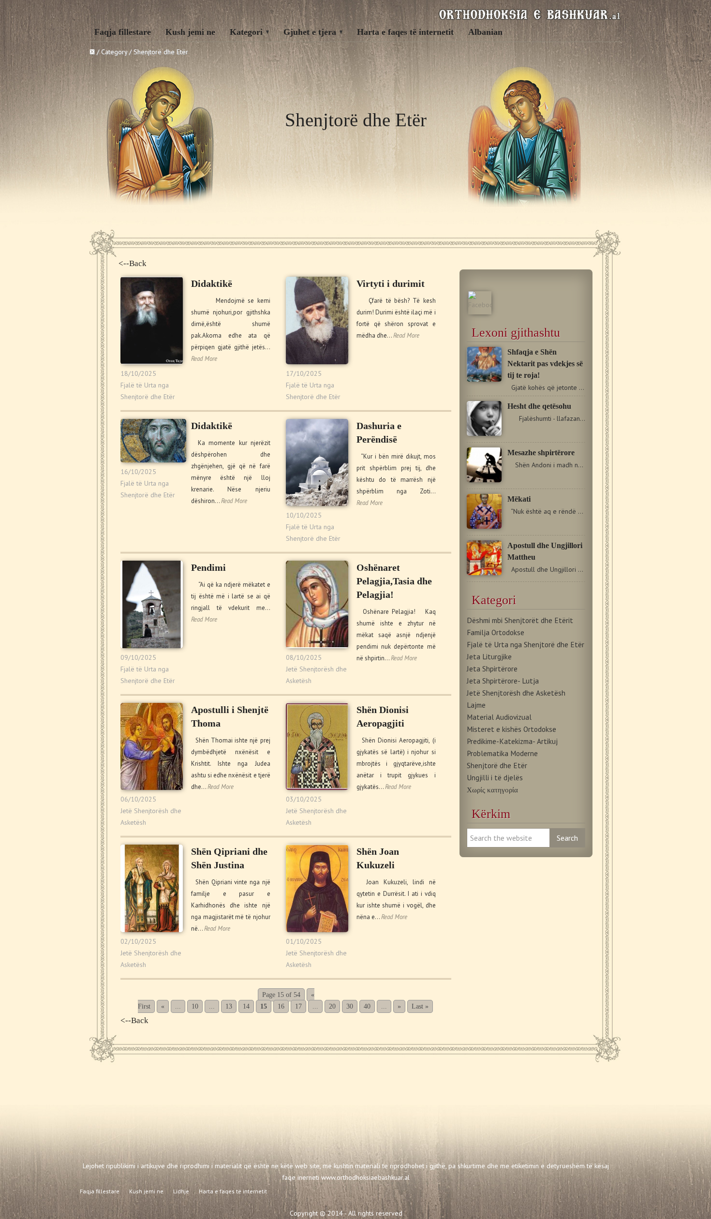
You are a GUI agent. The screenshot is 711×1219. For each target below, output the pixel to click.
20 (332, 1006)
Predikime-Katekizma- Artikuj (512, 741)
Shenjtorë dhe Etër (497, 765)
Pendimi (208, 567)
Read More (204, 359)
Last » (420, 1006)
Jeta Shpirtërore (492, 668)
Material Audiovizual (499, 717)
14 (246, 1006)
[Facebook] (479, 304)
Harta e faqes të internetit (405, 32)
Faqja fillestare (122, 32)
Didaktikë (211, 283)
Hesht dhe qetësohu (539, 406)
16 (281, 1006)
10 (195, 1006)
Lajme (476, 705)
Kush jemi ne (190, 32)
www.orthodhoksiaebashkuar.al (365, 1177)
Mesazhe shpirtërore (541, 452)
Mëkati (519, 499)
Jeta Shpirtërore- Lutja (503, 680)
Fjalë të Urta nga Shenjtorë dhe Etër (525, 644)
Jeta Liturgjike (489, 656)
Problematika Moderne (502, 753)
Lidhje (181, 1191)
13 (228, 1006)
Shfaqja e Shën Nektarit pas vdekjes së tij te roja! (545, 363)
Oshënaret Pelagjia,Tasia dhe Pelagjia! (394, 581)
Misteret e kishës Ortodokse (511, 729)
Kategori (246, 32)
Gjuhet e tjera (309, 32)
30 (349, 1006)
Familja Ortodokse (495, 632)
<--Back (132, 263)
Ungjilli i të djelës (495, 777)
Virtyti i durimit (390, 283)
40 (367, 1006)
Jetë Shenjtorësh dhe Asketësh (516, 693)
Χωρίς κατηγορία (492, 789)
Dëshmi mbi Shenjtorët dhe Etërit (520, 620)
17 (298, 1006)
